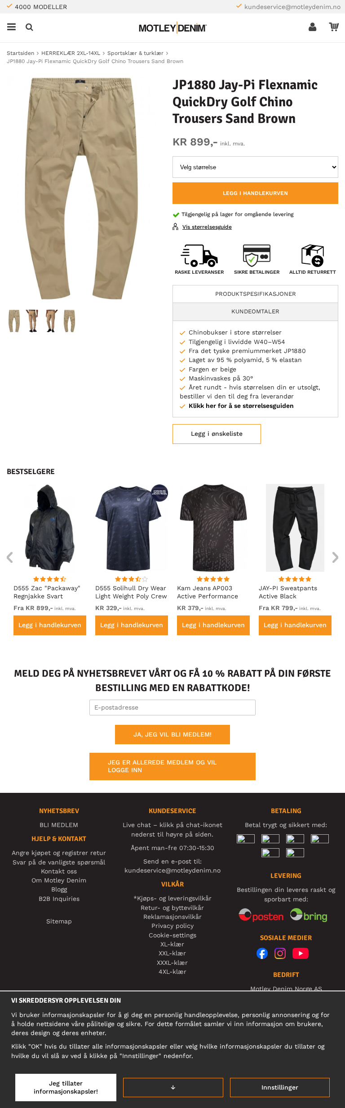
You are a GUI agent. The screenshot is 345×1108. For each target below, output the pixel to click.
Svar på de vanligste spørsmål (59, 862)
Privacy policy (172, 925)
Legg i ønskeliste (217, 433)
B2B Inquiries (59, 898)
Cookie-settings (172, 935)
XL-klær (172, 944)
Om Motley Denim (58, 880)
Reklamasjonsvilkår (172, 916)
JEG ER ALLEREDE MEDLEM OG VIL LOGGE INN (162, 766)
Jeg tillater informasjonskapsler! (66, 1087)
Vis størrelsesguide (207, 227)
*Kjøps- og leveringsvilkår (172, 898)
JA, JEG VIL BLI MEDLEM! (172, 734)
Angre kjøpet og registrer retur (59, 852)
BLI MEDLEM (59, 824)
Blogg (59, 889)
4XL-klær (172, 971)
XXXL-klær (172, 962)
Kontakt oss (59, 871)
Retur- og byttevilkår (172, 907)
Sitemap (59, 921)
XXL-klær (172, 953)
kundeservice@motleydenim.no (292, 6)
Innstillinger (279, 1087)
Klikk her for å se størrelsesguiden (241, 405)
